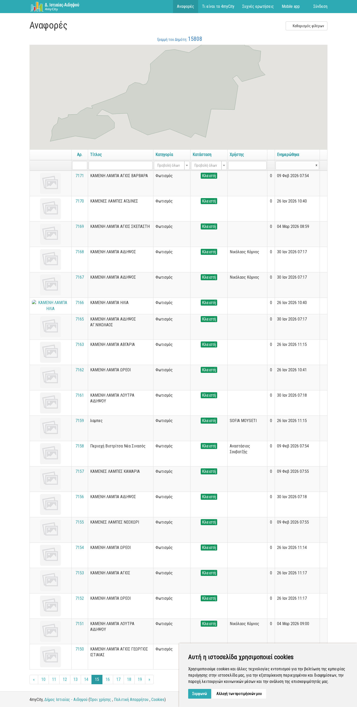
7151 (80, 623)
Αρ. (79, 154)
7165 (80, 319)
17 (118, 679)
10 (43, 679)
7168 (80, 251)
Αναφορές (185, 6)
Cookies (157, 699)
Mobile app (291, 6)
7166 (80, 302)
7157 (80, 471)
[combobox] (172, 165)
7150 (80, 649)
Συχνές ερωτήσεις (258, 6)
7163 (80, 344)
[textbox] (170, 165)
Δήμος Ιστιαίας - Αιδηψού (66, 699)
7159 (80, 420)
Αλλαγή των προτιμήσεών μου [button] (239, 694)
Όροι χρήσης (100, 699)
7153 (80, 572)
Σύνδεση (320, 6)
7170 (80, 201)
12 (65, 679)
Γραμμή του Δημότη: (179, 39)
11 (54, 679)
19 (140, 679)
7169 (80, 226)
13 (75, 679)
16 (108, 679)
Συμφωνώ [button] (199, 694)
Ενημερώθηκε (288, 154)
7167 (80, 277)
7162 (80, 369)
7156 (80, 496)
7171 (80, 175)
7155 (80, 522)
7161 (80, 395)
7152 (80, 598)
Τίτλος (96, 154)
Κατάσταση (202, 154)
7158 (80, 446)
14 (86, 679)
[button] (228, 71)
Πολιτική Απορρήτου (131, 699)
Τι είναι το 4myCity (218, 6)
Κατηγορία (164, 154)
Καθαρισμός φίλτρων (308, 26)
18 (129, 679)
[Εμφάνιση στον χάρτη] (323, 175)
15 (97, 679)
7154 (80, 547)
